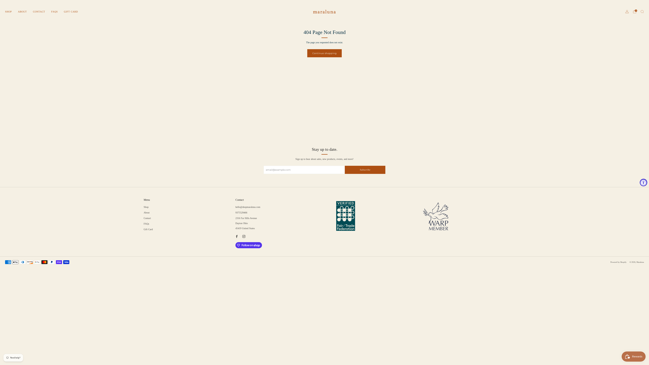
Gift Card (71, 11)
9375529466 (241, 212)
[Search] (642, 11)
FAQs (54, 11)
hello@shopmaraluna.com (247, 207)
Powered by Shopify (618, 262)
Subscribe (365, 169)
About (22, 11)
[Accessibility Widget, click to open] (643, 182)
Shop (8, 11)
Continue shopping (324, 53)
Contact (39, 11)
